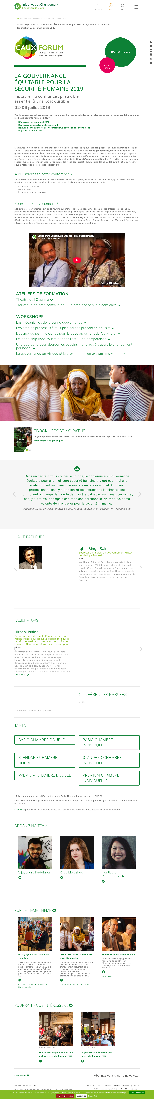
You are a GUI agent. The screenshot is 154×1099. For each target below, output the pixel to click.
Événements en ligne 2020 (67, 24)
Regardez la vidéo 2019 (30, 130)
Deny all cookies (66, 1096)
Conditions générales (130, 1089)
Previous (14, 494)
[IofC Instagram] (151, 55)
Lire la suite (85, 596)
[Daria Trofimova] (119, 852)
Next (139, 494)
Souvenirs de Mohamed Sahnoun (35, 954)
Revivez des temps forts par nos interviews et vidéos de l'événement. (54, 128)
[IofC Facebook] (151, 42)
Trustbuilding (23, 976)
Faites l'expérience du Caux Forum (34, 24)
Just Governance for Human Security (117, 986)
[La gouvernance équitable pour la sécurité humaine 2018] (98, 1029)
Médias (136, 1085)
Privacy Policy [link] (93, 1096)
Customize (81, 1096)
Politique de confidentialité (105, 1089)
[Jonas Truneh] (77, 852)
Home (17, 18)
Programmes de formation (96, 24)
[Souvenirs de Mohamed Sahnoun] (35, 934)
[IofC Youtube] (151, 46)
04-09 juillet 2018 (97, 1051)
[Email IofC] (151, 63)
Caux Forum (65, 983)
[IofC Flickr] (151, 51)
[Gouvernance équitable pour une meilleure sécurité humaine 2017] (56, 1029)
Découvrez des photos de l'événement (38, 125)
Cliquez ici (19, 809)
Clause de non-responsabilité (116, 1085)
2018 (82, 702)
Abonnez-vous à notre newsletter (117, 1075)
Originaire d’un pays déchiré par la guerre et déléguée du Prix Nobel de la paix (118, 958)
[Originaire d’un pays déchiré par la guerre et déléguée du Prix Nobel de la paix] (119, 934)
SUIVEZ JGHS (107, 66)
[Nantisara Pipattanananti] (35, 852)
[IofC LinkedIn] (151, 59)
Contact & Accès (93, 1085)
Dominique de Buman (97, 548)
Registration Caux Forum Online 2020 (35, 28)
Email (35, 1085)
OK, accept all (138, 1092)
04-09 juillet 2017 (56, 1051)
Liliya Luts (88, 632)
